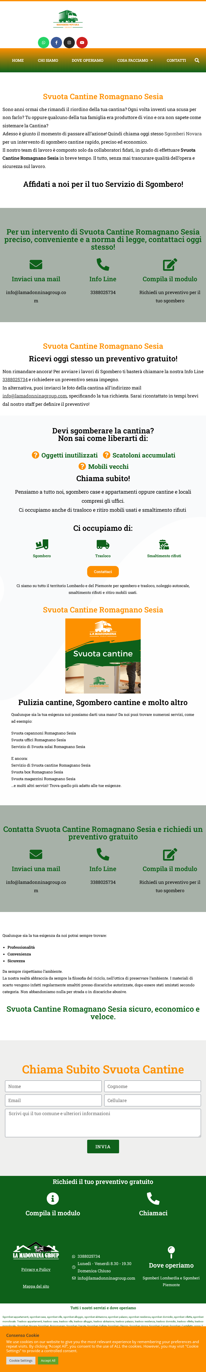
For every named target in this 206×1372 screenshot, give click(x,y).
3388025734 (15, 379)
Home (18, 60)
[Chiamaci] (153, 1198)
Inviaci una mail (36, 279)
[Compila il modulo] (170, 264)
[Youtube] (82, 42)
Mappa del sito (36, 1286)
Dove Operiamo (87, 60)
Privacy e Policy (35, 1269)
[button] (197, 60)
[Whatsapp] (43, 42)
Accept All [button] (48, 1360)
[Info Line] (103, 264)
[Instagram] (69, 42)
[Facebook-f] (56, 42)
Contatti (176, 60)
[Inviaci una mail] (36, 264)
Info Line (102, 279)
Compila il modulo (170, 279)
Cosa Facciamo (132, 60)
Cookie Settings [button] (20, 1360)
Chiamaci (153, 1213)
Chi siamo (48, 60)
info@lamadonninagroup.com (35, 396)
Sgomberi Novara (183, 134)
